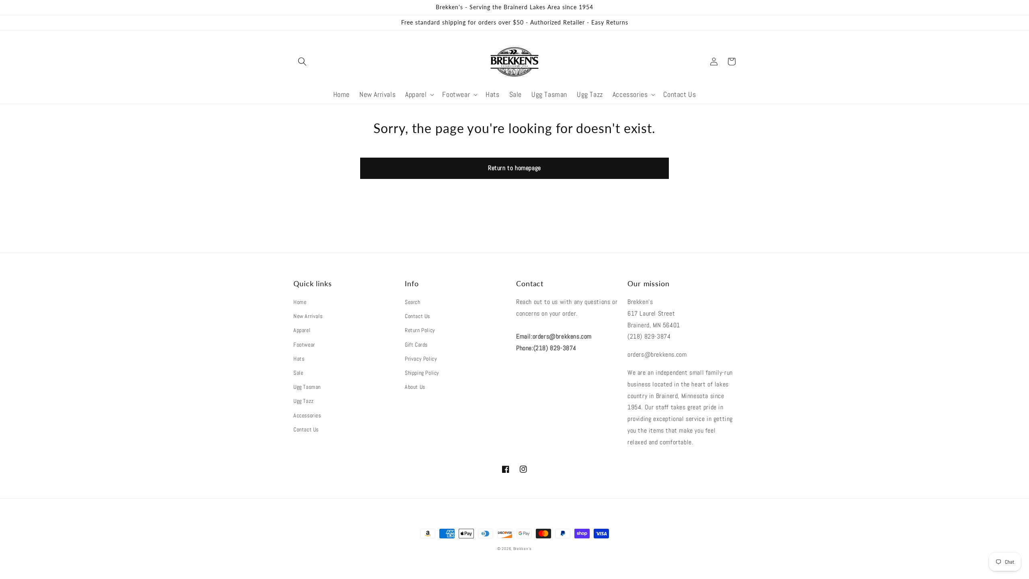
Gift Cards (416, 344)
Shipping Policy (422, 372)
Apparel (301, 330)
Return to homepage (514, 168)
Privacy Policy (421, 358)
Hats (298, 358)
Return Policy (420, 330)
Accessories (307, 415)
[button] (302, 61)
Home (299, 302)
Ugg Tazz (303, 400)
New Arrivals (307, 316)
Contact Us (306, 429)
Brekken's (522, 548)
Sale (298, 372)
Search (412, 302)
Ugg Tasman (307, 386)
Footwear (304, 344)
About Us (415, 386)
